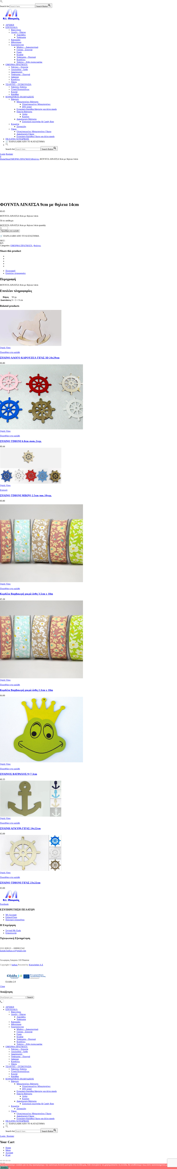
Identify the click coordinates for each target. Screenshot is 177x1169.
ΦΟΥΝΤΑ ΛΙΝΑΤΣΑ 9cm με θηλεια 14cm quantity (23, 225)
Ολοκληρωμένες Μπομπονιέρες (36, 104)
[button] (1, 2)
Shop (7, 159)
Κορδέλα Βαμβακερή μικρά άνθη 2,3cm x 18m (26, 690)
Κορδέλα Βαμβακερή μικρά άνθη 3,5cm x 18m (26, 593)
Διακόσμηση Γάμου (25, 134)
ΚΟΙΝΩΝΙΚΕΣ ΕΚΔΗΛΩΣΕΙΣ (20, 97)
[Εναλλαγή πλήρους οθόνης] (4, 1160)
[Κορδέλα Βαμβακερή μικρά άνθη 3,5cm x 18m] (41, 581)
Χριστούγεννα (17, 45)
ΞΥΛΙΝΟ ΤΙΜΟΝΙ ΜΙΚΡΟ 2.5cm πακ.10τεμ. (26, 495)
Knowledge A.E (36, 965)
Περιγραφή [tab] (10, 271)
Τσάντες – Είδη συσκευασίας (29, 62)
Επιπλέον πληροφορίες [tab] (16, 273)
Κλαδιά (20, 54)
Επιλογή (3, 490)
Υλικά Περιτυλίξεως (20, 89)
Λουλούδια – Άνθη (19, 69)
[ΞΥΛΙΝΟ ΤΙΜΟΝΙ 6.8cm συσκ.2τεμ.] (41, 428)
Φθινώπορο (16, 42)
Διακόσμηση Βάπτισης (27, 119)
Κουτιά (14, 92)
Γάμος (14, 129)
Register (9, 154)
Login (2, 154)
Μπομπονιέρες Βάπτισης (27, 102)
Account (9, 1153)
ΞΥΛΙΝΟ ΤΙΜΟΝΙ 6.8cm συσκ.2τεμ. (21, 441)
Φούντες (35, 159)
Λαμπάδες (21, 35)
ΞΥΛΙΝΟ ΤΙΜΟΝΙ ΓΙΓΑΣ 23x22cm (20, 882)
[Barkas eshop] (11, 20)
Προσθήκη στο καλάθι (10, 231)
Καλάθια (15, 94)
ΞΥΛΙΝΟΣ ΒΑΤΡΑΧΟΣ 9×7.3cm (18, 774)
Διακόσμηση (16, 72)
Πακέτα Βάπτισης (24, 111)
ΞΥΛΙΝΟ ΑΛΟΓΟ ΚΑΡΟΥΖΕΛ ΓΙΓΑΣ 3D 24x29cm (29, 357)
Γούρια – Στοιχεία (24, 49)
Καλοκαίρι (15, 40)
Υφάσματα (21, 37)
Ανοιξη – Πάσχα (18, 32)
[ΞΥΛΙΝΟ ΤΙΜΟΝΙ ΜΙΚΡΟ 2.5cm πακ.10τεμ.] (31, 483)
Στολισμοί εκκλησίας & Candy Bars (38, 121)
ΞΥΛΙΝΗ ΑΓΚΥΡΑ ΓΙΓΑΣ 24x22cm (20, 828)
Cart (8, 1155)
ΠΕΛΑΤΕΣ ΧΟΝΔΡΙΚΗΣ (17, 139)
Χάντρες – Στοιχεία (19, 67)
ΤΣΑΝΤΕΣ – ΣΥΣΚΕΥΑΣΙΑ (18, 84)
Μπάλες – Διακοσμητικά (27, 47)
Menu (8, 1150)
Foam (19, 52)
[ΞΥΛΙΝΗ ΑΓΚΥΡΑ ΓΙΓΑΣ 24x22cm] (31, 816)
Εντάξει (4, 1168)
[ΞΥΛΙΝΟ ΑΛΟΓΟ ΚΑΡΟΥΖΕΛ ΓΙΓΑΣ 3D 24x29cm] (31, 345)
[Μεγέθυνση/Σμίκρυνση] (1, 1160)
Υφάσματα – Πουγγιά (20, 74)
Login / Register (7, 1136)
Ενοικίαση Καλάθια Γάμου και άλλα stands (35, 136)
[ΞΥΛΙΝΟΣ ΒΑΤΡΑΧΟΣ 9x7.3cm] (41, 761)
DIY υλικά (27, 107)
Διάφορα (15, 77)
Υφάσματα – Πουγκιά (26, 57)
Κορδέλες (21, 59)
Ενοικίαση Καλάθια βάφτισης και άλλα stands (37, 109)
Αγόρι (24, 114)
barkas (15, 965)
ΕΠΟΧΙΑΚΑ (12, 27)
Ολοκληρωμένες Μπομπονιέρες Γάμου (34, 131)
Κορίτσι (25, 116)
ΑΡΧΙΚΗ (10, 25)
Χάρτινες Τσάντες (19, 87)
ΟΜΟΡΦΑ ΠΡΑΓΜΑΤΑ (17, 64)
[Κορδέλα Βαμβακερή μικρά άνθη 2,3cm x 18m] (41, 677)
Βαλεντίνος (16, 30)
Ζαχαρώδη (21, 126)
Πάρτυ (14, 82)
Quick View (5, 347)
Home (2, 159)
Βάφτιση (15, 99)
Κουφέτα (15, 124)
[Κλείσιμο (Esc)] (9, 1160)
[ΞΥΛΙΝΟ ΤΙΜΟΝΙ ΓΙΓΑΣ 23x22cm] (31, 870)
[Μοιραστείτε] (7, 1160)
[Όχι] (9, 1168)
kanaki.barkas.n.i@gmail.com (13, 951)
